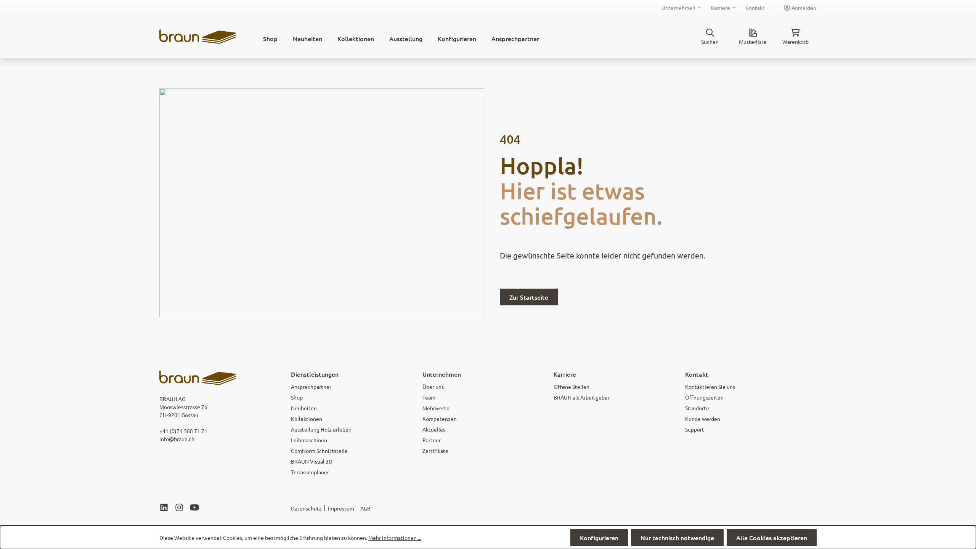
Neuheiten (304, 408)
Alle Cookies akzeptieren (771, 537)
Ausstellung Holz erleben (321, 429)
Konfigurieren (599, 537)
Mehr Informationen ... (394, 537)
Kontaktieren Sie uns (710, 386)
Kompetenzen (439, 418)
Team (428, 397)
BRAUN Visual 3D (311, 461)
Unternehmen (678, 8)
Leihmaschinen (309, 440)
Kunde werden (702, 418)
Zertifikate (435, 450)
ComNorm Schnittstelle (319, 450)
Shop (297, 397)
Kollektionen (306, 418)
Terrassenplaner (310, 472)
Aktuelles (433, 429)
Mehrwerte (435, 408)
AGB (365, 508)
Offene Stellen (571, 386)
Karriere (720, 8)
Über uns (433, 386)
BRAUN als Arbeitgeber (582, 397)
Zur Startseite (528, 297)
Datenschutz (306, 508)
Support (694, 429)
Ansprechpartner (311, 386)
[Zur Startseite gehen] (197, 36)
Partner (431, 440)
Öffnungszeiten (704, 397)
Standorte (697, 408)
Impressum (341, 508)
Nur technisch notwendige (677, 537)
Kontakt (755, 8)
